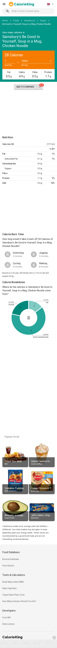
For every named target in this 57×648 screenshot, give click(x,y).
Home (5, 20)
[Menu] (4, 4)
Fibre (4, 173)
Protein (6, 178)
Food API (6, 617)
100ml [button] (24, 61)
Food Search (8, 565)
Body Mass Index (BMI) (13, 582)
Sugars (8, 168)
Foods (16, 20)
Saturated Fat (11, 159)
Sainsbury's (29, 20)
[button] (50, 4)
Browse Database (10, 559)
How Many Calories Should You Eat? (19, 601)
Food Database (11, 552)
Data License (8, 624)
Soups (43, 20)
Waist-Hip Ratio (9, 588)
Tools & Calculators (13, 574)
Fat (3, 154)
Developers (9, 610)
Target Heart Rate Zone (13, 595)
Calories (6, 144)
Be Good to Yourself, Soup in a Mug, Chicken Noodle (26, 24)
